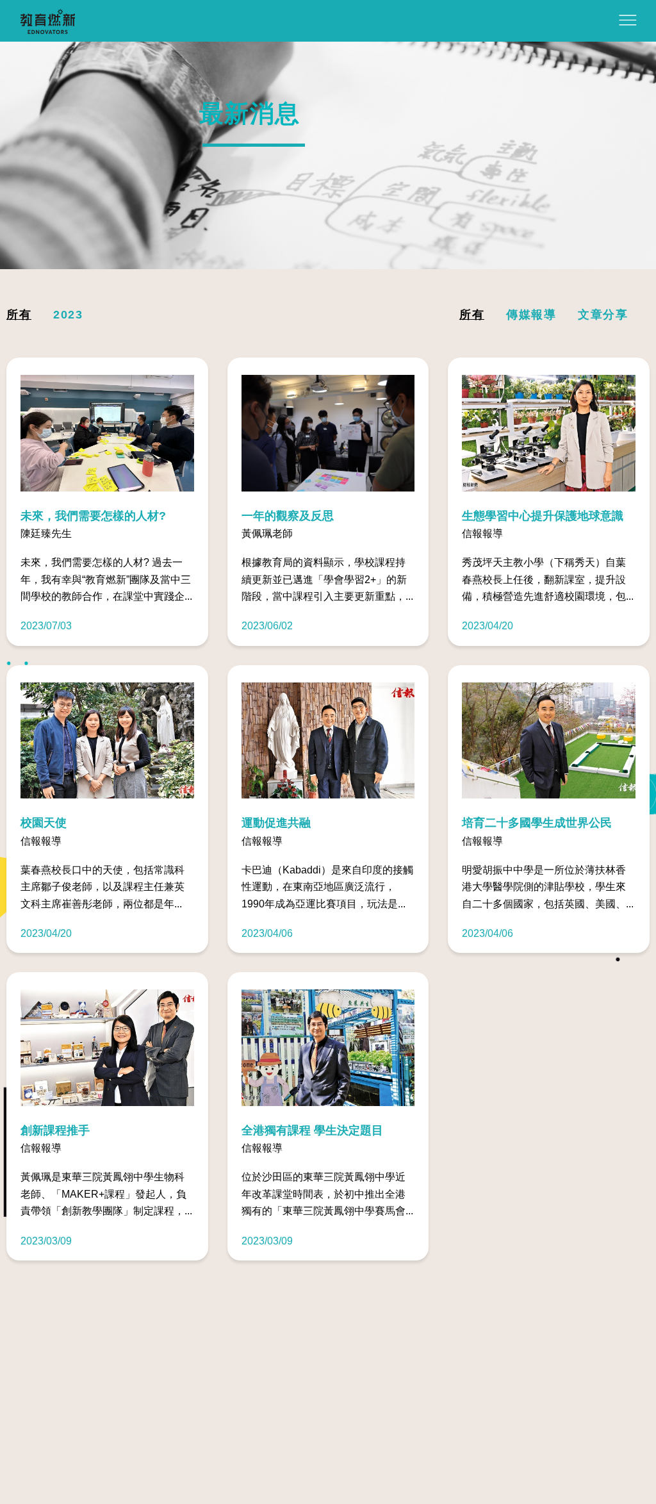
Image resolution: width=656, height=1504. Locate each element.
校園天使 (43, 823)
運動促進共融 (276, 823)
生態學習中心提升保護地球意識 (542, 516)
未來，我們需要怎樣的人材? (93, 516)
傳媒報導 (531, 315)
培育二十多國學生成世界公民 (537, 823)
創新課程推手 (55, 1131)
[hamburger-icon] (628, 21)
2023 (68, 315)
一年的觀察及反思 (288, 516)
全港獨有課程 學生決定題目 (312, 1131)
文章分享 (603, 315)
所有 (18, 315)
